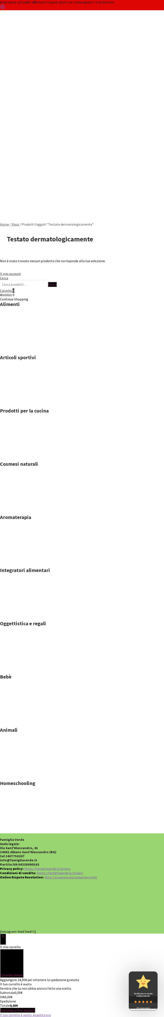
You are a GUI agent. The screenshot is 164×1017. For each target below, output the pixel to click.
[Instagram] (71, 915)
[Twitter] (49, 915)
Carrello (8, 175)
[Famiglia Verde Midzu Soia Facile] (21, 455)
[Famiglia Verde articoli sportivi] (21, 402)
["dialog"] (82, 981)
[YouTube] (93, 915)
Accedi (7, 160)
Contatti (8, 100)
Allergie (8, 70)
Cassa (6, 145)
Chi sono (9, 130)
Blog (5, 85)
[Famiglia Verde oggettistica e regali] (21, 668)
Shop (6, 55)
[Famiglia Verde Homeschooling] (21, 828)
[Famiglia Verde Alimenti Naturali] (21, 349)
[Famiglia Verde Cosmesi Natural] (21, 509)
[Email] (137, 915)
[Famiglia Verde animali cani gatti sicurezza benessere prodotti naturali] (21, 775)
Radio (6, 205)
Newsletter (10, 190)
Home (6, 40)
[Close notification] (2, 8)
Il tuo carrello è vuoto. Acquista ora (25, 1015)
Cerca (4, 30)
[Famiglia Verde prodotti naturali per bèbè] (21, 721)
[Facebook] (26, 915)
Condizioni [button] (10, 115)
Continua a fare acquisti (17, 1010)
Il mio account (10, 274)
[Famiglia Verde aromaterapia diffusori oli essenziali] (21, 562)
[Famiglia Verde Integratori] (21, 615)
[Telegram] (115, 915)
